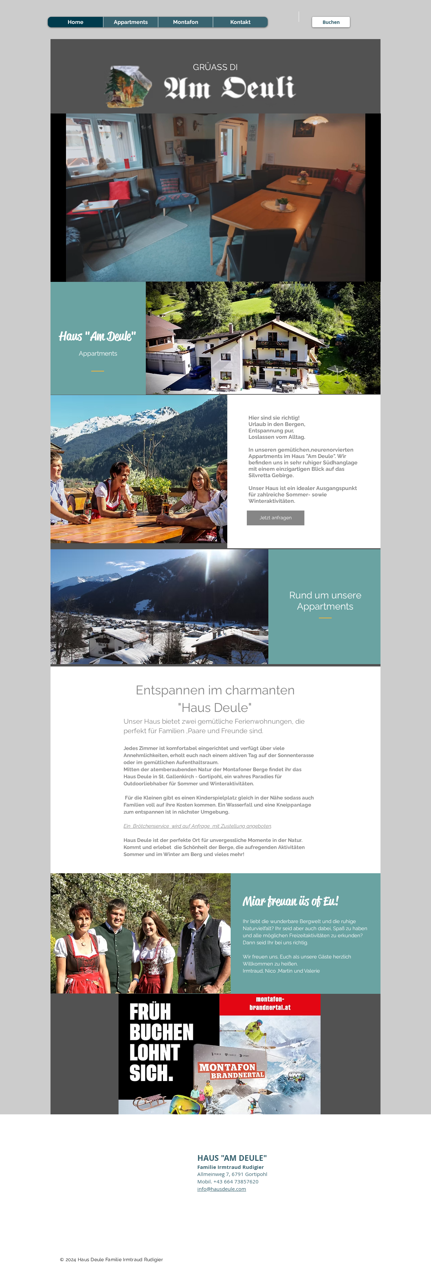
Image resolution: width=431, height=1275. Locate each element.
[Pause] (59, 272)
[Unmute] (70, 272)
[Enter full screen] (371, 272)
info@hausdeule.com (221, 1188)
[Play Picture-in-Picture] (360, 272)
